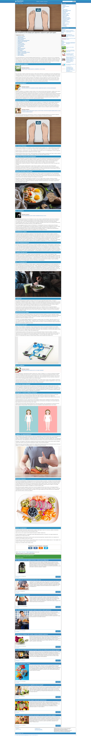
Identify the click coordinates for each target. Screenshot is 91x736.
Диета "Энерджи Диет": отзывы (23, 663)
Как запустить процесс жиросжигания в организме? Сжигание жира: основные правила (36, 715)
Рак (63, 8)
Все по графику (20, 50)
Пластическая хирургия (66, 18)
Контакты (46, 1)
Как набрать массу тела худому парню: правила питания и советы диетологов (33, 610)
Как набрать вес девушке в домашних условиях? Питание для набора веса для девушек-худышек (38, 649)
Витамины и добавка (66, 21)
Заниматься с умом (21, 43)
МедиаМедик (20, 1)
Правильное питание (66, 17)
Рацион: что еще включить (22, 53)
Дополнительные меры (21, 48)
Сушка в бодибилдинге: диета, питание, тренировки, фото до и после (34, 215)
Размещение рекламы (38, 729)
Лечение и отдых (65, 14)
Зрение (63, 22)
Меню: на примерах (21, 55)
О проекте (42, 1)
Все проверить (20, 42)
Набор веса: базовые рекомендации (23, 40)
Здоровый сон (64, 20)
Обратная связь (18, 729)
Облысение (64, 12)
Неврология (64, 16)
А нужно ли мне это (21, 45)
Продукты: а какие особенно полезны (24, 52)
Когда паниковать (21, 37)
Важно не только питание (22, 51)
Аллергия (64, 5)
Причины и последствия (22, 38)
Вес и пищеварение (21, 46)
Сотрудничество (37, 728)
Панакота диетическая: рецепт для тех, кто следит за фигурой (32, 370)
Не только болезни (21, 39)
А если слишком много (21, 44)
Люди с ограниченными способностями (66, 11)
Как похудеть (17, 577)
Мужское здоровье (65, 15)
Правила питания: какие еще (22, 41)
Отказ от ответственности (33, 735)
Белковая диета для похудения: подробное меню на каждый (29, 685)
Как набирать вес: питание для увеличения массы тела (28, 579)
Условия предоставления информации (22, 735)
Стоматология (64, 9)
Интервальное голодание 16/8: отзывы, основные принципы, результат (32, 634)
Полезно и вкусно (20, 54)
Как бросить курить (65, 19)
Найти (74, 1)
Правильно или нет (21, 49)
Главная (37, 1)
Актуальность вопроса (21, 36)
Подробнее (58, 576)
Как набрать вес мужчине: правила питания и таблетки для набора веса (32, 560)
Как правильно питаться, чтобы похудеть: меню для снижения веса (31, 700)
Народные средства (65, 6)
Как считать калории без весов (23, 595)
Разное (63, 7)
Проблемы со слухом (66, 13)
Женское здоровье (65, 23)
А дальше (19, 47)
